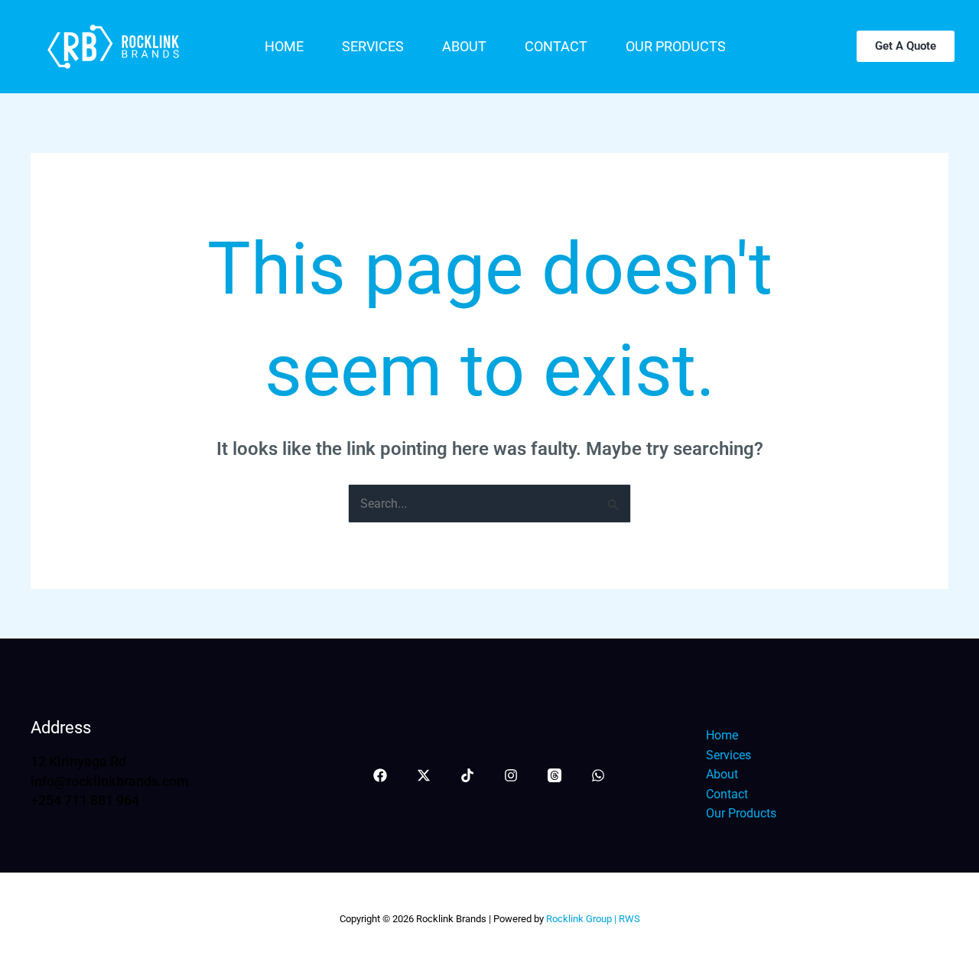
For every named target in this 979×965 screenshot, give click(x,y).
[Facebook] (380, 775)
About (464, 46)
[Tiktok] (467, 775)
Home (284, 46)
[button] (906, 46)
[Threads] (554, 775)
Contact (556, 46)
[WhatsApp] (598, 775)
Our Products (676, 46)
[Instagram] (511, 775)
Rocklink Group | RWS (592, 918)
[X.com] (424, 775)
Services (373, 46)
